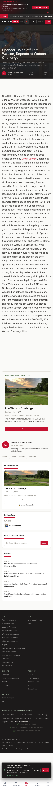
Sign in (40, 21)
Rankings (5, 675)
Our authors (32, 689)
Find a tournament (9, 620)
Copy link (32, 457)
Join (48, 21)
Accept (45, 770)
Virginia (5, 722)
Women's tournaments (10, 634)
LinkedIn (22, 457)
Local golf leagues (9, 627)
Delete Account (44, 742)
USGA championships (10, 641)
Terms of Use (7, 742)
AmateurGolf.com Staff (21, 442)
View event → (26, 500)
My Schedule (7, 666)
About (30, 685)
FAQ (3, 701)
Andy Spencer (29, 158)
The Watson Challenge (15, 488)
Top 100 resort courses (11, 655)
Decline (36, 770)
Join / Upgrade (33, 678)
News (9, 45)
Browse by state (8, 623)
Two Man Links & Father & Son (13, 648)
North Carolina (7, 718)
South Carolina (20, 718)
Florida (13, 715)
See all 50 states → (22, 722)
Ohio (11, 722)
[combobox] (26, 543)
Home (4, 45)
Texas (21, 715)
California (5, 715)
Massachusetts (45, 718)
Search (44, 543)
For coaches (6, 685)
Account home (33, 682)
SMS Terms (31, 742)
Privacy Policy (20, 742)
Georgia (45, 715)
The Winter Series (9, 652)
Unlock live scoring (26, 505)
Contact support (8, 698)
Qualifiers (5, 659)
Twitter (13, 457)
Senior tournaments (9, 630)
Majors (4, 645)
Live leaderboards (35, 620)
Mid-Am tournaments (10, 637)
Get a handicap (7, 662)
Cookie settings (8, 746)
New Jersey (32, 718)
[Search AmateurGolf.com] (33, 21)
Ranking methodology (10, 678)
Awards (5, 682)
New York (29, 715)
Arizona (37, 715)
